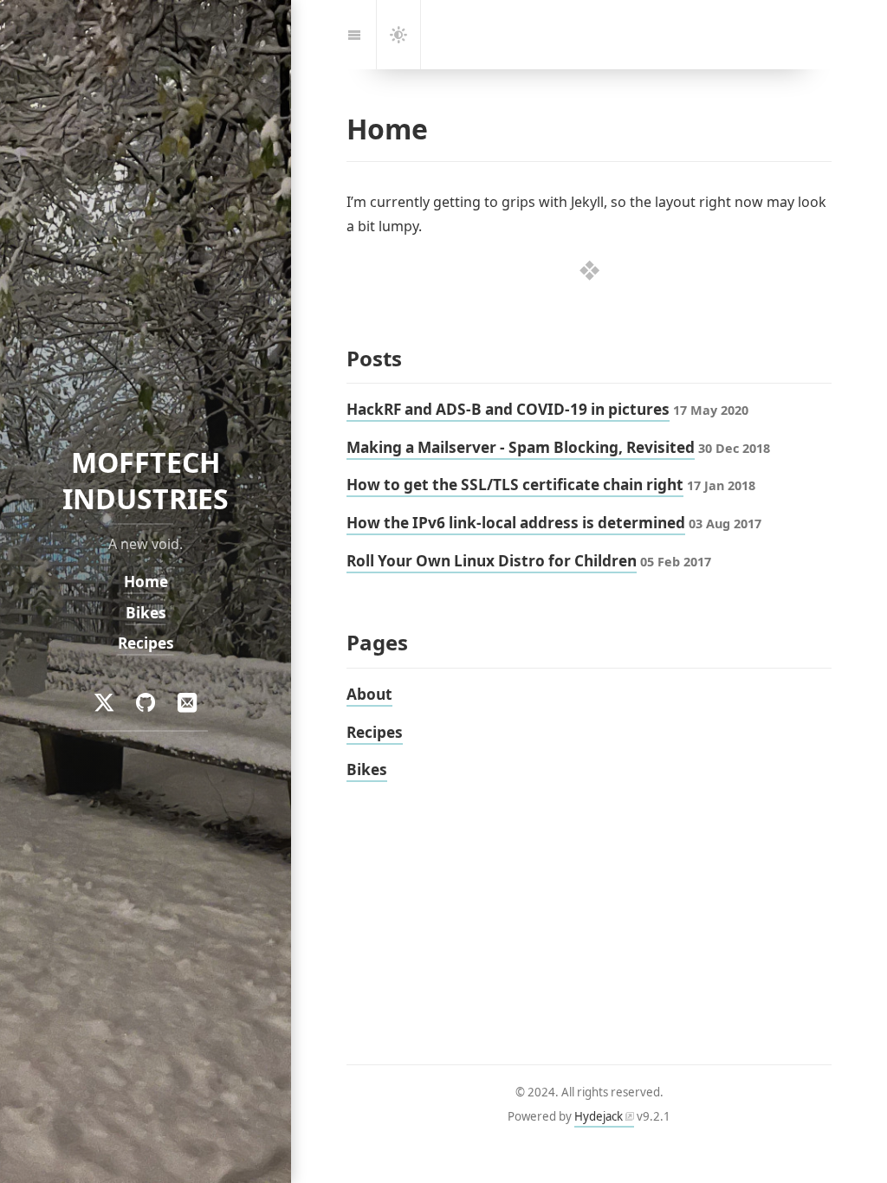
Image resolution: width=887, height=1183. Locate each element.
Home (146, 582)
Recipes (146, 643)
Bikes (146, 613)
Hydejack (598, 1116)
